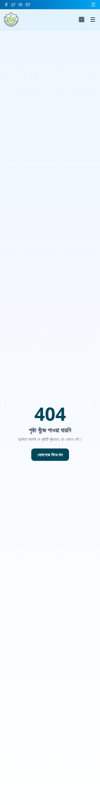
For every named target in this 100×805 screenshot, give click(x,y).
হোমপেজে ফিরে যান (50, 454)
